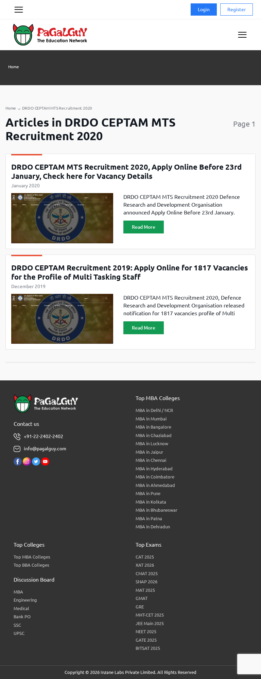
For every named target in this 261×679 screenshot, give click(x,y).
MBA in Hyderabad (154, 468)
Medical (21, 608)
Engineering (25, 600)
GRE (140, 606)
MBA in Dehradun (153, 526)
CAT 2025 (145, 556)
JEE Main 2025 (150, 623)
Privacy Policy (18, 35)
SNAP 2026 (146, 581)
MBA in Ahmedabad (155, 485)
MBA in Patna (149, 518)
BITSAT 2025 (148, 648)
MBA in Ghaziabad (154, 435)
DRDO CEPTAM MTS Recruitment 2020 (57, 108)
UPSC (19, 633)
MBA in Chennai (151, 460)
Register (236, 9)
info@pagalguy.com (45, 448)
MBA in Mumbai (151, 418)
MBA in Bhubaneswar (156, 510)
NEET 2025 (146, 631)
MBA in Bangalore (153, 427)
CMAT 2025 (147, 573)
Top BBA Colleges (31, 565)
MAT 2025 (145, 590)
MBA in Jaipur (149, 452)
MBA (18, 591)
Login (204, 9)
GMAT (141, 598)
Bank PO (22, 616)
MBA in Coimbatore (155, 476)
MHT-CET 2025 (150, 614)
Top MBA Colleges (32, 556)
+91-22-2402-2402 (43, 436)
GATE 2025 (146, 640)
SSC (17, 625)
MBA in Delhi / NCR (154, 410)
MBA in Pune (148, 493)
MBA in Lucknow (152, 443)
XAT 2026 (145, 565)
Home (13, 66)
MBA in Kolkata (151, 501)
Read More (143, 227)
